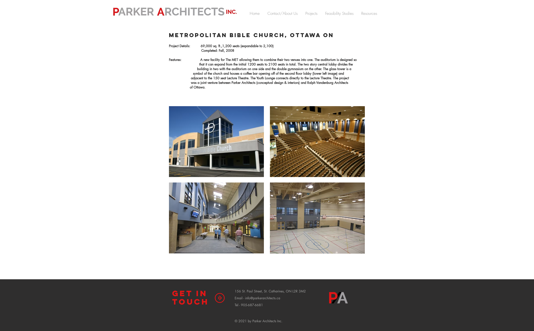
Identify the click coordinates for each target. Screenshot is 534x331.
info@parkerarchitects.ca (262, 298)
